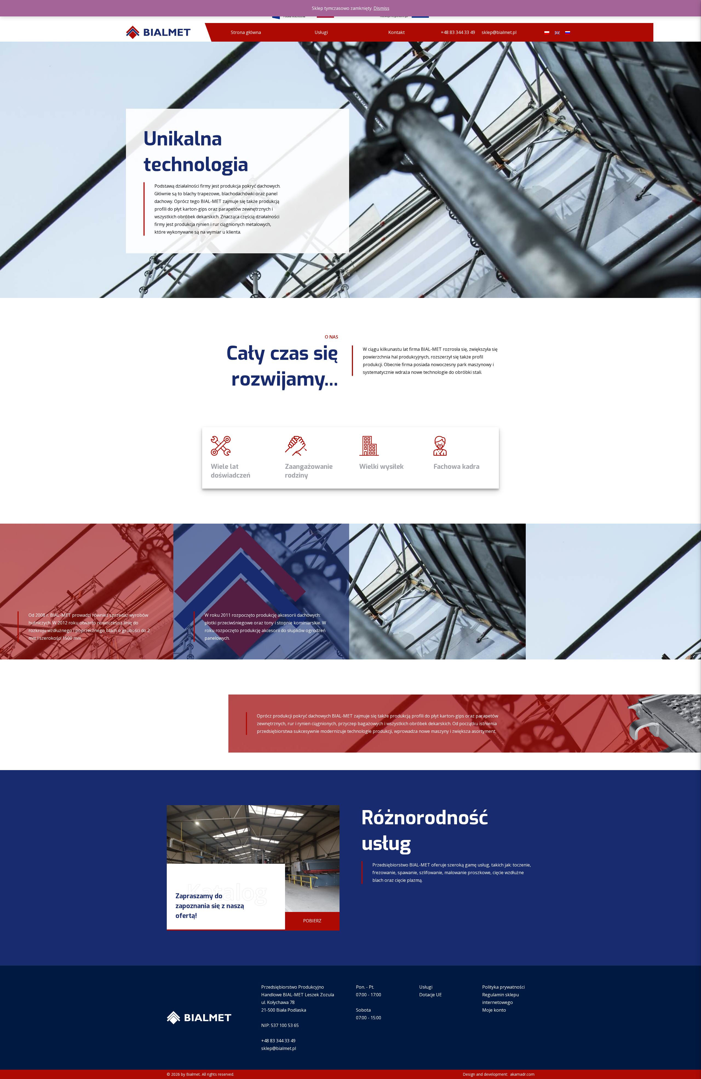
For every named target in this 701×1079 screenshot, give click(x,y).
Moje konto (494, 1010)
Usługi (321, 32)
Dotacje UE (430, 995)
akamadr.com (522, 1074)
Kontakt (396, 32)
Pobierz (312, 921)
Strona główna (246, 32)
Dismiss (381, 8)
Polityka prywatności (503, 987)
